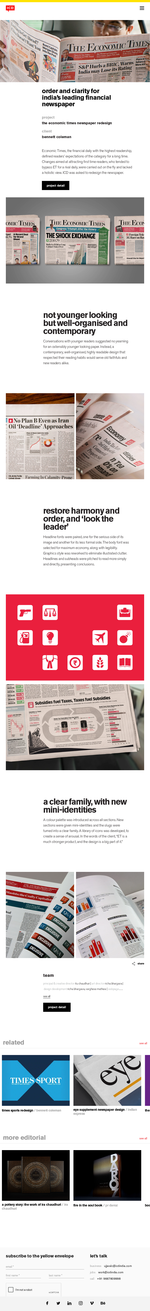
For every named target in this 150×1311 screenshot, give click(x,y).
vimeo (92, 1303)
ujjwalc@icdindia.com (118, 1266)
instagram (80, 1303)
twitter (58, 1303)
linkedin (69, 1303)
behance (103, 1303)
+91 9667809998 (109, 1278)
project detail (56, 185)
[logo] (10, 8)
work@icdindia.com (110, 1272)
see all (143, 1043)
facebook (47, 1303)
